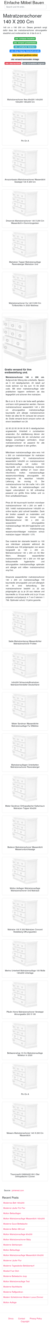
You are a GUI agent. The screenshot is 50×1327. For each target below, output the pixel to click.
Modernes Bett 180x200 (13, 1202)
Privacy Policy (36, 1318)
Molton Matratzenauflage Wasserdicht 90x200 (23, 1255)
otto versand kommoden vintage (25, 59)
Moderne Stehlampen (12, 1244)
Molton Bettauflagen (12, 1213)
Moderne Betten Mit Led (14, 1229)
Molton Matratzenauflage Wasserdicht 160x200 (24, 1218)
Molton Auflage (10, 1302)
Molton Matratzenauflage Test (16, 1281)
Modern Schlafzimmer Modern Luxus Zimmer (23, 1297)
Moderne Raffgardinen (13, 1291)
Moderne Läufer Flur (12, 1260)
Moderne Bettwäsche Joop (15, 1276)
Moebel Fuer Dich (11, 1270)
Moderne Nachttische (12, 1286)
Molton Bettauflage (11, 1250)
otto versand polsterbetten (25, 42)
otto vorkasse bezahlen (25, 38)
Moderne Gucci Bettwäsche (15, 1223)
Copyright (25, 1321)
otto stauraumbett (13, 63)
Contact (21, 1318)
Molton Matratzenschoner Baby (17, 1239)
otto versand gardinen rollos (25, 55)
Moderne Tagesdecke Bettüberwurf (18, 1265)
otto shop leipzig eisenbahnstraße (25, 51)
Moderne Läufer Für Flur (14, 1208)
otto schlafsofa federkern (25, 47)
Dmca (10, 1318)
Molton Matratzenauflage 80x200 (17, 1234)
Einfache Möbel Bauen (24, 2)
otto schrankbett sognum (34, 63)
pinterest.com (18, 1190)
